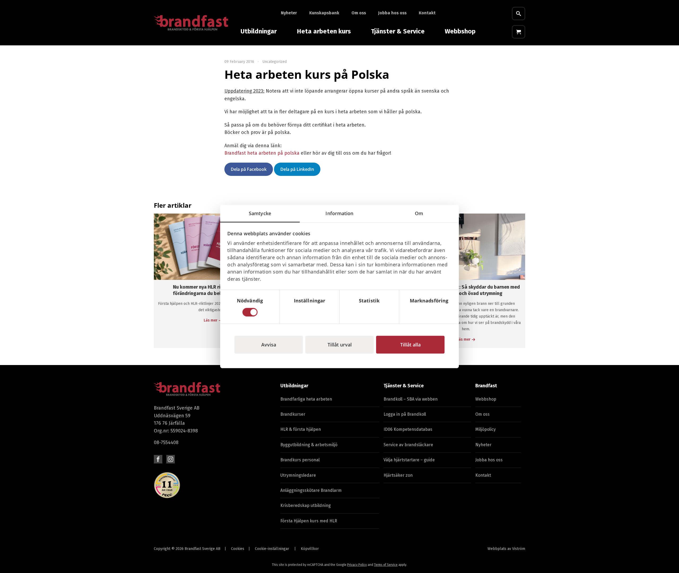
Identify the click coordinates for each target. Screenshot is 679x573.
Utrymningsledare (298, 475)
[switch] (309, 312)
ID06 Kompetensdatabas (408, 429)
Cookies (237, 548)
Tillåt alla (410, 344)
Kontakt (427, 12)
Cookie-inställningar (272, 548)
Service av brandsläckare (408, 444)
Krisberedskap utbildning (305, 505)
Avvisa (268, 344)
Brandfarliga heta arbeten (306, 399)
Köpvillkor (310, 548)
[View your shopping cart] (518, 31)
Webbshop (460, 31)
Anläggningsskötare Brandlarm (311, 490)
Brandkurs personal (300, 459)
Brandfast (486, 386)
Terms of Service (386, 565)
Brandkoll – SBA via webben (411, 399)
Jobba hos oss (392, 12)
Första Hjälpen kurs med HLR (308, 520)
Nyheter (289, 12)
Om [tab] (419, 213)
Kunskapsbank (324, 12)
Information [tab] (339, 213)
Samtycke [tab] (260, 213)
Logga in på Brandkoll (405, 414)
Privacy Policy (357, 565)
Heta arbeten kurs (324, 31)
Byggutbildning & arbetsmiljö (308, 444)
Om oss (358, 12)
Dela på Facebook (249, 169)
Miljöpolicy (485, 429)
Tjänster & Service (398, 31)
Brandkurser (292, 414)
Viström (518, 548)
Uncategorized (274, 61)
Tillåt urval (340, 344)
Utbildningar (259, 31)
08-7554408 (166, 442)
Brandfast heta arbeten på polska (261, 153)
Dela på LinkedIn (297, 169)
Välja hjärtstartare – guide (409, 459)
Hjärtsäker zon (398, 475)
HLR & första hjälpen (300, 429)
